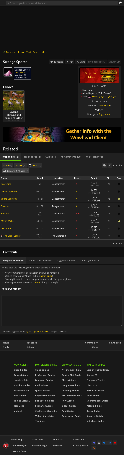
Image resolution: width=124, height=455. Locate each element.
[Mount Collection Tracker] (62, 134)
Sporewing (6, 183)
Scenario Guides (44, 405)
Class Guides (20, 369)
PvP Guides (68, 400)
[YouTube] (115, 442)
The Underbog (59, 235)
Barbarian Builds (95, 390)
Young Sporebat (9, 198)
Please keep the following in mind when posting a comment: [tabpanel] (37, 299)
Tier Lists (19, 405)
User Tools (38, 439)
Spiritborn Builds (95, 421)
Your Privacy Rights (20, 445)
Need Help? (17, 439)
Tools (6, 347)
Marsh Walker (7, 220)
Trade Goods (32, 52)
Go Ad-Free (115, 342)
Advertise (78, 439)
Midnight (18, 411)
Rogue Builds (93, 411)
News (6, 342)
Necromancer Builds (97, 400)
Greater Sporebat (9, 191)
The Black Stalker (11, 235)
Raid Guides (20, 395)
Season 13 (91, 375)
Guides (30, 347)
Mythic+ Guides (22, 385)
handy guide (46, 275)
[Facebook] (109, 442)
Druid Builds (92, 395)
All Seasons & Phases (14, 170)
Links (82, 61)
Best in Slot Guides (72, 375)
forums (38, 282)
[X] (99, 442)
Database (11, 52)
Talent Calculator (22, 400)
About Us (58, 439)
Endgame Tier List (96, 380)
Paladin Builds (94, 405)
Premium (57, 445)
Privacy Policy (80, 445)
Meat (44, 52)
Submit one (104, 105)
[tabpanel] (62, 204)
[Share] (121, 3)
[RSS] (93, 448)
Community (91, 342)
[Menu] (3, 3)
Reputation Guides (45, 395)
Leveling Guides (22, 380)
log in (28, 331)
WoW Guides (21, 364)
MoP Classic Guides (46, 364)
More (95, 347)
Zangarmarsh (58, 183)
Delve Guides (21, 375)
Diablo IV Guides (95, 364)
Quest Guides (42, 390)
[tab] (10, 157)
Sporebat (5, 206)
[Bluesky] (104, 442)
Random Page (39, 445)
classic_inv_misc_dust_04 (104, 96)
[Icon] (8, 72)
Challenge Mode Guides (46, 411)
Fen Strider (6, 228)
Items (21, 52)
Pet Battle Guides (44, 400)
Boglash (5, 213)
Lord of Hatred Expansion (98, 369)
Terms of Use (18, 451)
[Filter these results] (110, 165)
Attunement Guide (72, 369)
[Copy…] (104, 165)
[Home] (6, 447)
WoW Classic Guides (72, 364)
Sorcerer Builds (94, 416)
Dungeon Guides (44, 380)
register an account (40, 331)
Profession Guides (22, 390)
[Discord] (93, 442)
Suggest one (105, 114)
